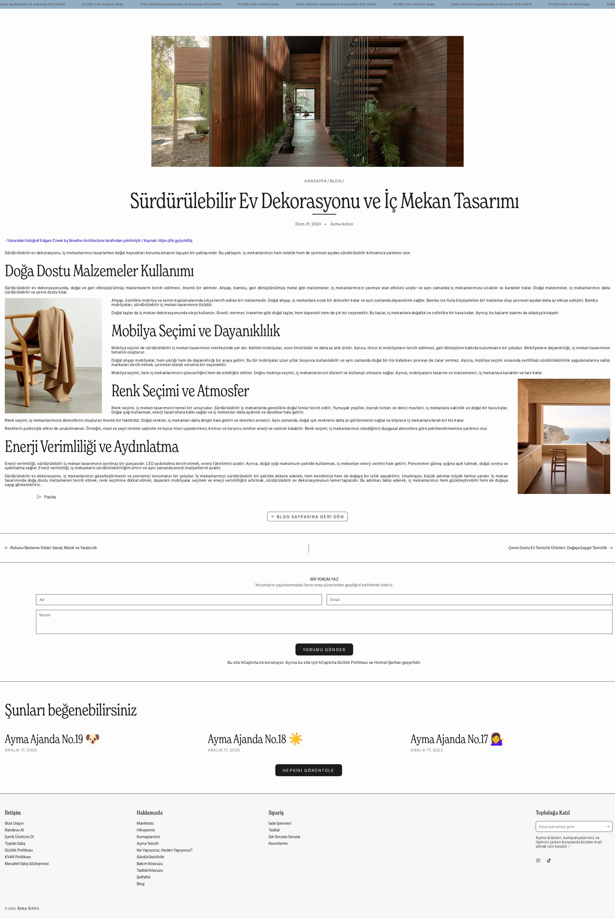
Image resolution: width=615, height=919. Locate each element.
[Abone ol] (610, 826)
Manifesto (145, 823)
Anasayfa (315, 181)
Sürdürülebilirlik (150, 857)
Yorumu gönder (324, 650)
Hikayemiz (146, 830)
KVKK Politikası (18, 857)
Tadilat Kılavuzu (150, 870)
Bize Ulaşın (14, 823)
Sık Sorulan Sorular (285, 837)
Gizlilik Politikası (352, 662)
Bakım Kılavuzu (150, 863)
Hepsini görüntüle (308, 770)
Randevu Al (14, 830)
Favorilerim (278, 843)
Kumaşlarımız (148, 837)
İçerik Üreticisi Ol (19, 837)
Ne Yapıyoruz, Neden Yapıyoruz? (164, 850)
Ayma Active (28, 908)
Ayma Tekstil (148, 843)
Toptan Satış (15, 843)
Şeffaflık (144, 877)
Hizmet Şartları (388, 662)
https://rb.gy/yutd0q (175, 240)
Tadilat (274, 830)
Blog (336, 181)
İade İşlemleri (280, 823)
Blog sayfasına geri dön (310, 517)
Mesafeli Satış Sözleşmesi (27, 863)
